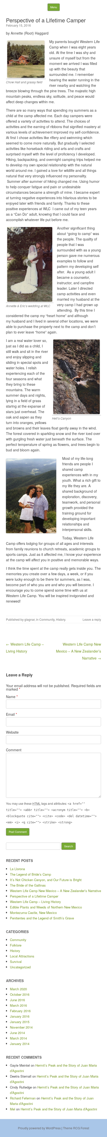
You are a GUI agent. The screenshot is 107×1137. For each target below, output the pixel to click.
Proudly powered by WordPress (39, 1128)
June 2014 (17, 1032)
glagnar (29, 619)
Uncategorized (20, 967)
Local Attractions (22, 956)
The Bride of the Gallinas (28, 885)
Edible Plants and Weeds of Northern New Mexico (46, 907)
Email (11, 714)
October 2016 (19, 994)
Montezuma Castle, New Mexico (33, 912)
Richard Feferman (23, 1098)
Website (12, 732)
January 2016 (19, 1016)
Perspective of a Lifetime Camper (34, 896)
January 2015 (19, 1021)
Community (46, 619)
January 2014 (19, 1043)
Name (12, 696)
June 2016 (17, 999)
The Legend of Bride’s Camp (30, 874)
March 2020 (18, 989)
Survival (16, 961)
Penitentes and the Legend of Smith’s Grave (42, 918)
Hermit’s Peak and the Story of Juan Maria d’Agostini (59, 1109)
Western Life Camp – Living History (35, 901)
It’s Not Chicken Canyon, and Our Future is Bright (46, 879)
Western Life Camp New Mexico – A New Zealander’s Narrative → (78, 651)
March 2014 (18, 1038)
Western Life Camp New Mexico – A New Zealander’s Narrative (55, 890)
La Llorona (17, 868)
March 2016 (18, 1005)
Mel (12, 1109)
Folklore (15, 945)
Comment (13, 749)
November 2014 (21, 1027)
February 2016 (20, 1010)
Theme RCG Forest (76, 1128)
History (60, 619)
